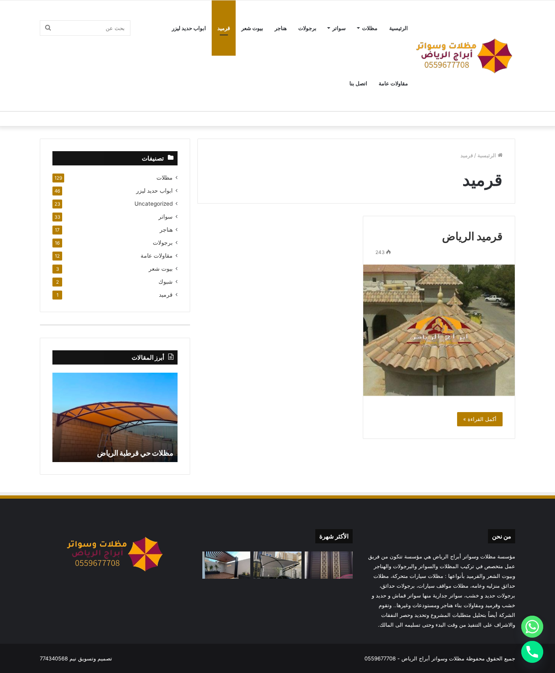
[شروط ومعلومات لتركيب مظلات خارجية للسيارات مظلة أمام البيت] (277, 565)
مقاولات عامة (393, 83)
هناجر (281, 28)
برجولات (307, 28)
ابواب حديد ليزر (189, 28)
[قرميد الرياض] (439, 330)
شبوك (165, 281)
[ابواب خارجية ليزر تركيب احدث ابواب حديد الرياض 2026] (329, 565)
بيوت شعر (252, 28)
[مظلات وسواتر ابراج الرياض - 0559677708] (464, 55)
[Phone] (532, 652)
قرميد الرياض (472, 236)
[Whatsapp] (532, 627)
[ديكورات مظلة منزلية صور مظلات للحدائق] (226, 565)
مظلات (369, 28)
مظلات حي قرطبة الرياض (135, 452)
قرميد (223, 28)
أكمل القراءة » (479, 419)
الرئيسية (398, 28)
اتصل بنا (358, 83)
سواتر (339, 28)
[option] (115, 417)
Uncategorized (153, 203)
